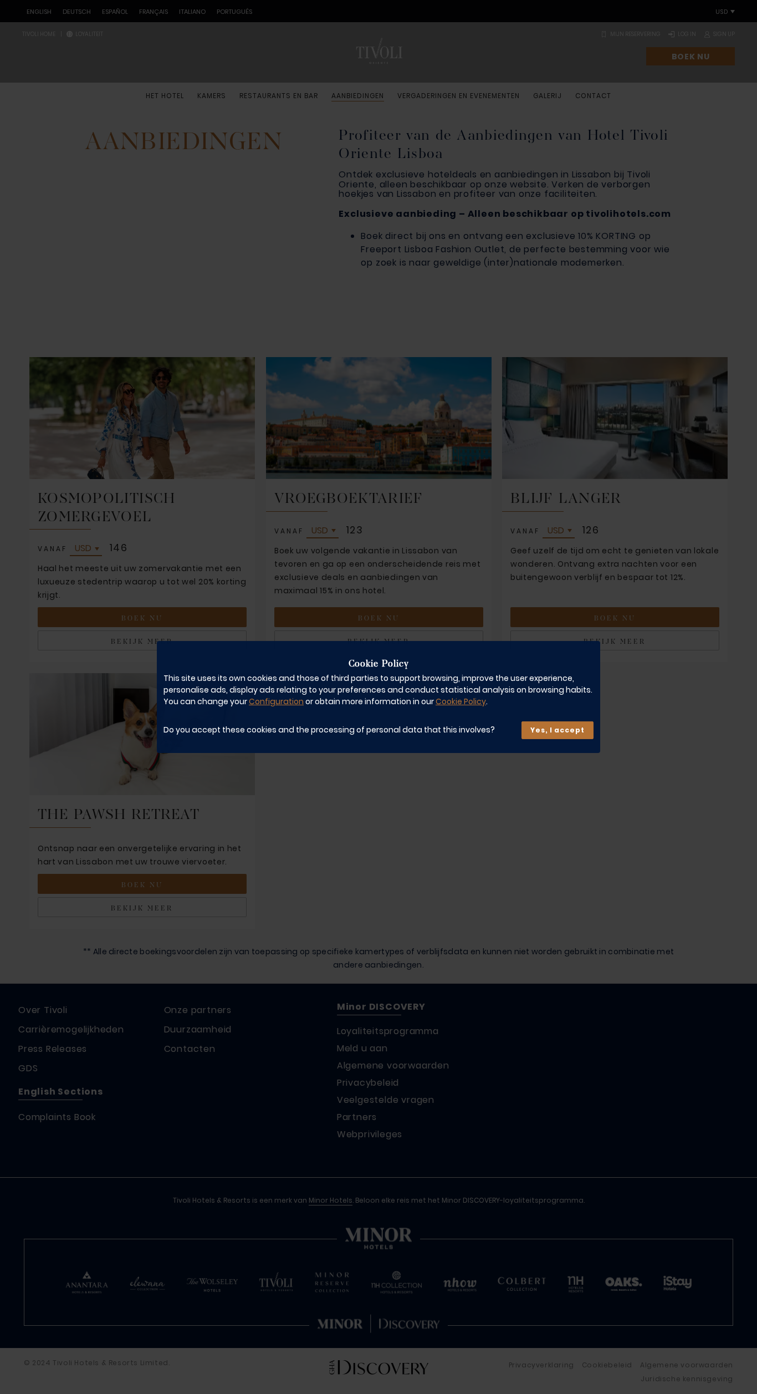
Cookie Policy (461, 701)
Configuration (276, 701)
